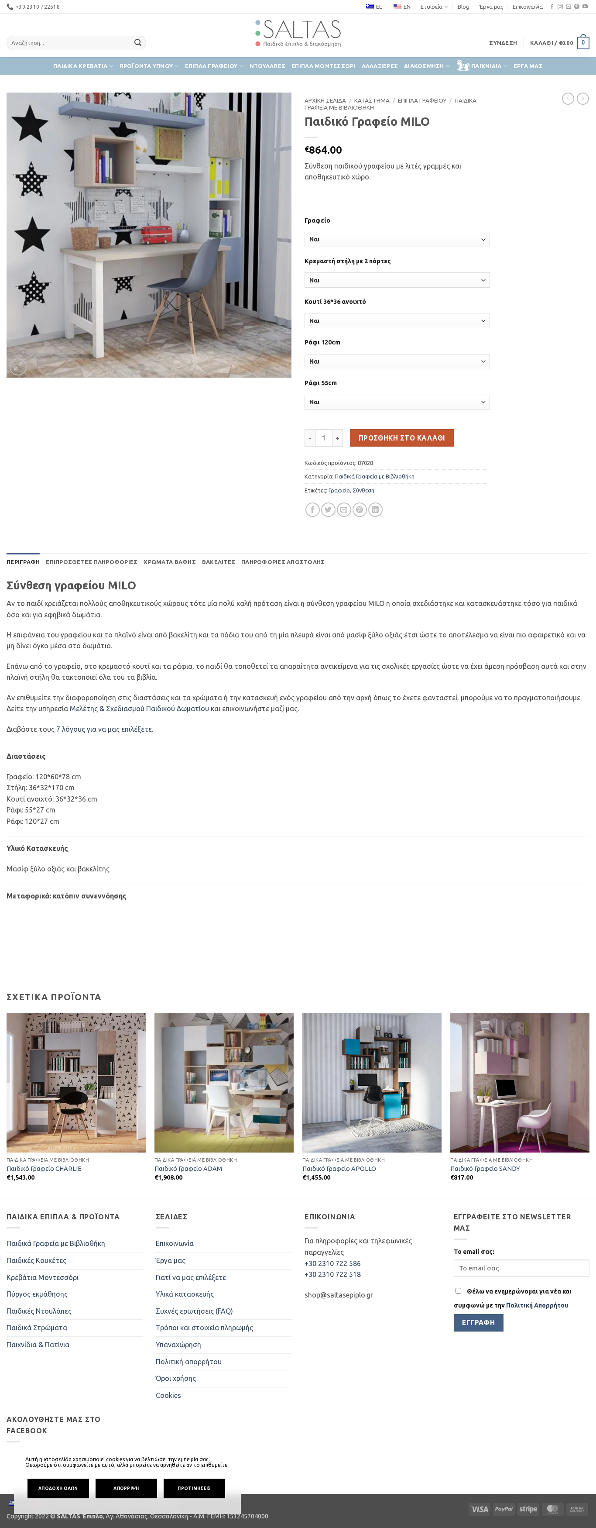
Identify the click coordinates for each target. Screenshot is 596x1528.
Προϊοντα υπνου (146, 66)
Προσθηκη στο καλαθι (402, 438)
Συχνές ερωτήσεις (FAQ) (194, 1311)
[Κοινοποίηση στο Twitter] (328, 509)
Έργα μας (491, 6)
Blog (463, 6)
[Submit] (138, 43)
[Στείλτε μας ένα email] (568, 7)
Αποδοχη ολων (58, 1488)
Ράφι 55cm (321, 382)
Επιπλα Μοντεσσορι (323, 66)
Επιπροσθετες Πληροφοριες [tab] (91, 562)
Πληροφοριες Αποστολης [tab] (283, 562)
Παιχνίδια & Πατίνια (38, 1345)
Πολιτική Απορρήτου (537, 1305)
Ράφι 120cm (322, 342)
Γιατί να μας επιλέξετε (191, 1277)
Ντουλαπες (267, 66)
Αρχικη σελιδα (325, 100)
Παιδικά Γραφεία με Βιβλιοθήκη (374, 476)
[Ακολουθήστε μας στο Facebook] (552, 7)
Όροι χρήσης (176, 1378)
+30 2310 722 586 (333, 1263)
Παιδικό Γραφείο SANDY (485, 1168)
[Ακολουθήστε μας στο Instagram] (560, 7)
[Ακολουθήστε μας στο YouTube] (585, 7)
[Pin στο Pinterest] (360, 509)
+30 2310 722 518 (333, 1274)
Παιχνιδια (486, 66)
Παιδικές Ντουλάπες (39, 1311)
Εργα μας (528, 66)
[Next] (589, 1105)
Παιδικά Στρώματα (37, 1328)
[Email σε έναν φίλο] (344, 509)
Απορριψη (126, 1488)
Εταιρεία (431, 6)
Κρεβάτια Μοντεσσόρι (43, 1277)
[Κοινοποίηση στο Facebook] (312, 509)
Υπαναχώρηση (178, 1345)
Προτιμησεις (194, 1488)
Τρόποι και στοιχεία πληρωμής (204, 1328)
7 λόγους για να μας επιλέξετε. (104, 729)
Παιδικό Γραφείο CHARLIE (44, 1168)
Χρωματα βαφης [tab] (169, 562)
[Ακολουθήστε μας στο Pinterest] (576, 7)
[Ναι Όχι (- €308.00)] (397, 280)
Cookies (168, 1395)
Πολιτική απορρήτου (189, 1362)
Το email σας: (474, 1251)
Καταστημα (372, 100)
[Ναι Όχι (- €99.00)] (397, 361)
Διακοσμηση (424, 66)
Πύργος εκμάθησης (37, 1294)
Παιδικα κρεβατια (80, 66)
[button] (503, 43)
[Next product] (568, 99)
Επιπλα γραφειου (211, 66)
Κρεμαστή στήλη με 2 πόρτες (348, 261)
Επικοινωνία (528, 6)
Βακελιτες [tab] (218, 562)
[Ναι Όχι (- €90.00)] (397, 320)
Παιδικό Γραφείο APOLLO (339, 1168)
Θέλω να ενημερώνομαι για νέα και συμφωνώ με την (513, 1298)
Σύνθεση (363, 490)
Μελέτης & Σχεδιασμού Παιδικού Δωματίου (139, 708)
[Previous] (7, 1105)
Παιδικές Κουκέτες (36, 1260)
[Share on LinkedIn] (375, 509)
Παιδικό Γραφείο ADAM (188, 1168)
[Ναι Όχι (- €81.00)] (397, 402)
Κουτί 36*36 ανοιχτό (335, 301)
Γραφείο (317, 220)
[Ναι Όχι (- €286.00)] (397, 239)
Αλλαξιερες (380, 66)
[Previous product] (583, 99)
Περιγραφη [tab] (23, 562)
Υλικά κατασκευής (185, 1294)
